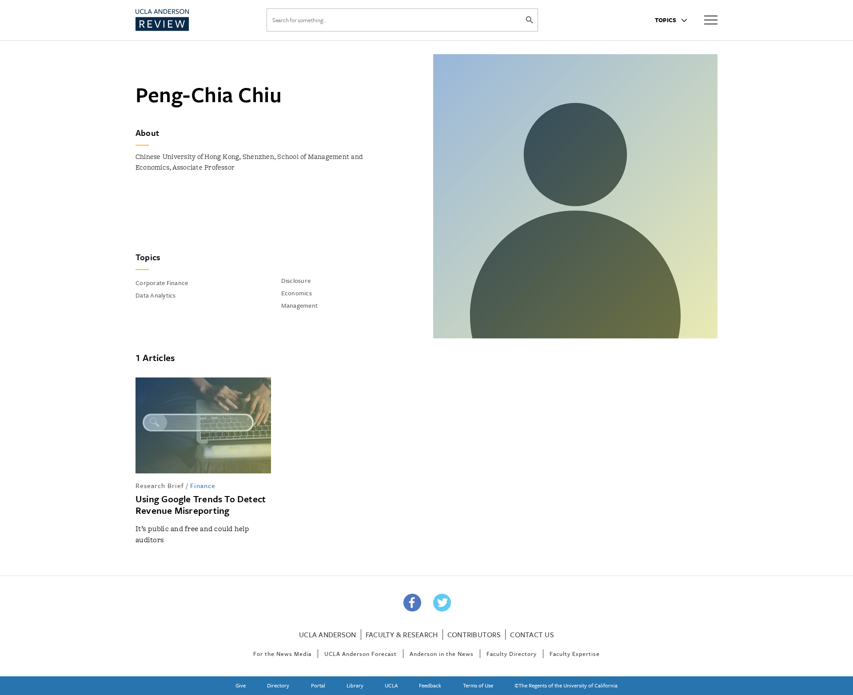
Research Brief (160, 485)
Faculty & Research (402, 634)
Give (240, 685)
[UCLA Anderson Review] (184, 20)
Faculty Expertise (575, 653)
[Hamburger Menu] (710, 19)
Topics (666, 20)
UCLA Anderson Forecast (360, 653)
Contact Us (532, 634)
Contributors (474, 634)
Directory (278, 685)
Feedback (430, 685)
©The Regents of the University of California (566, 685)
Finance (202, 485)
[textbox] (278, 212)
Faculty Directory (511, 653)
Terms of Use (478, 685)
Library (355, 685)
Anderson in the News (442, 653)
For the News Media (282, 653)
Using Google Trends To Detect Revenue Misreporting (201, 504)
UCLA (391, 685)
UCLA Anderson (327, 634)
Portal (318, 685)
